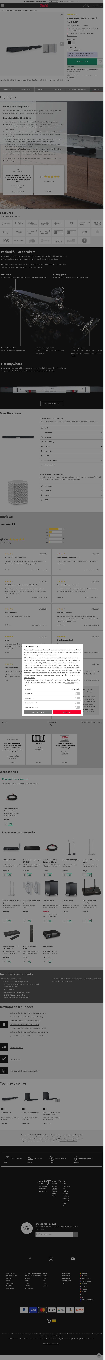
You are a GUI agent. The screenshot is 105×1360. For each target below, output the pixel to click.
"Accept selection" (29, 677)
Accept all (67, 712)
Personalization (29, 703)
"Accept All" (44, 670)
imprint (26, 685)
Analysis (27, 693)
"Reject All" (42, 663)
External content (30, 707)
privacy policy (69, 682)
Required (28, 689)
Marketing (28, 698)
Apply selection (38, 712)
